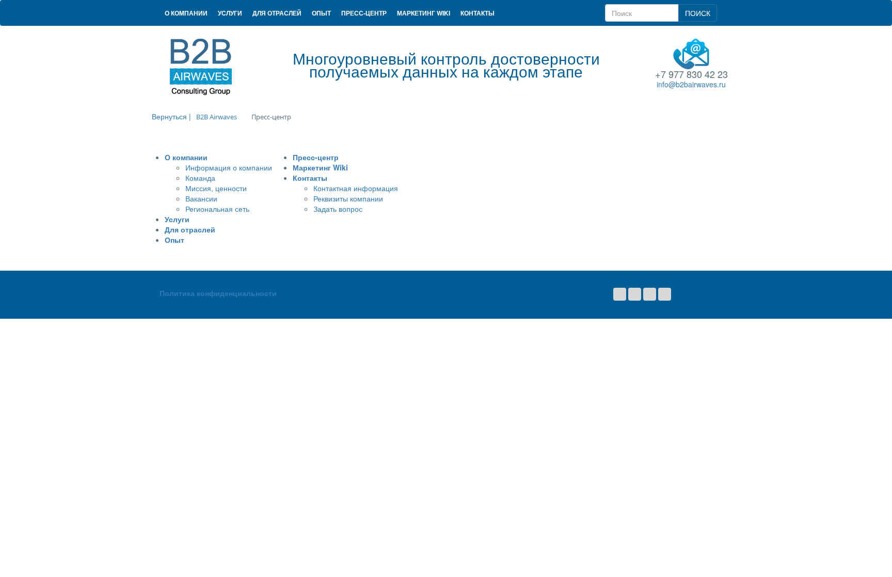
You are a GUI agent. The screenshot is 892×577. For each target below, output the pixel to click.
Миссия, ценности (216, 188)
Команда (200, 178)
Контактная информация (355, 188)
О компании (186, 13)
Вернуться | (171, 116)
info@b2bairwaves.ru (691, 84)
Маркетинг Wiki (423, 13)
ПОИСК (697, 13)
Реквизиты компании (348, 198)
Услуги (230, 13)
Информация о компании (228, 167)
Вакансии (201, 198)
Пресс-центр (364, 13)
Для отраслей (276, 13)
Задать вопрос (337, 209)
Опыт (321, 13)
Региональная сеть (217, 209)
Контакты (477, 13)
